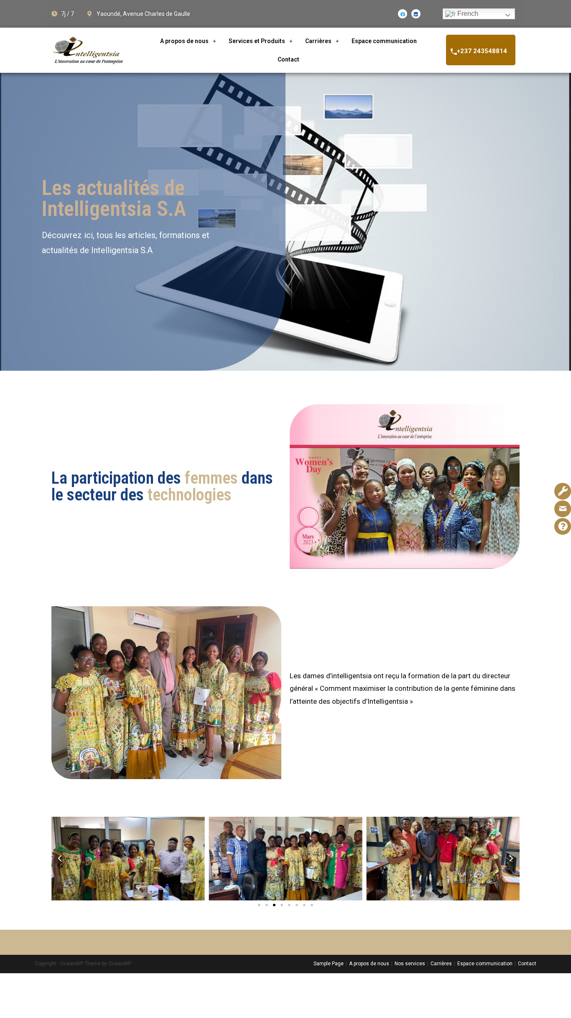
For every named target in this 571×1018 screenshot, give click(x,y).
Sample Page (329, 964)
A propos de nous (184, 41)
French (467, 13)
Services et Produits (257, 41)
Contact (288, 59)
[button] (259, 905)
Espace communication (384, 41)
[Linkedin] (416, 13)
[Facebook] (402, 13)
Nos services (410, 964)
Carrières (318, 41)
